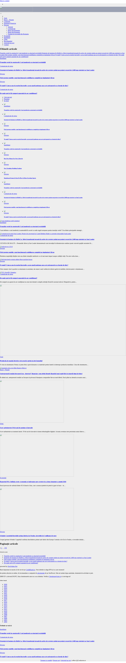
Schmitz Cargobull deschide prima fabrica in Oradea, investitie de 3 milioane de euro (28, 536)
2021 (5, 593)
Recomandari (8, 41)
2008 (5, 614)
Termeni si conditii (46, 660)
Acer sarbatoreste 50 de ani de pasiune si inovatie (16, 428)
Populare (6, 99)
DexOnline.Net (12, 566)
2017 (5, 600)
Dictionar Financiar (10, 23)
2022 (5, 591)
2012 (5, 609)
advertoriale (41, 573)
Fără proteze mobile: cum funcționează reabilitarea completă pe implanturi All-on (27, 78)
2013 (5, 607)
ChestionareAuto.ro (55, 576)
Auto (5, 18)
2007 (5, 616)
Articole (10, 27)
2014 (5, 606)
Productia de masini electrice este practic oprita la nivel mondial (21, 361)
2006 (5, 618)
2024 (5, 588)
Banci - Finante (5, 370)
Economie (7, 36)
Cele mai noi (8, 97)
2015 (5, 604)
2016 (5, 602)
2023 (5, 590)
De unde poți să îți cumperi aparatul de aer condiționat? (18, 93)
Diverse (6, 25)
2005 (5, 620)
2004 (5, 622)
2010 (5, 611)
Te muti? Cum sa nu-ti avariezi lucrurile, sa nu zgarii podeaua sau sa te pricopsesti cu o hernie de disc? (34, 85)
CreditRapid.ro (30, 570)
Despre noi (56, 660)
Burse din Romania (14, 32)
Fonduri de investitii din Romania (18, 34)
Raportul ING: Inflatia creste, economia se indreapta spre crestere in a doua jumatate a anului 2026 (33, 482)
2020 (5, 595)
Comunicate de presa (6, 66)
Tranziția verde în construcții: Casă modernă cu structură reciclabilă (23, 62)
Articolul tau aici (9, 43)
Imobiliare (7, 37)
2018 (5, 598)
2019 (5, 597)
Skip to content (4, 1)
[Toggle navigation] (1, 13)
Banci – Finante (9, 20)
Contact (6, 45)
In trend (6, 101)
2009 (5, 613)
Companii (7, 21)
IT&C (6, 39)
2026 (5, 584)
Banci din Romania (14, 30)
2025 (5, 586)
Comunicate (11, 29)
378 (5, 548)
